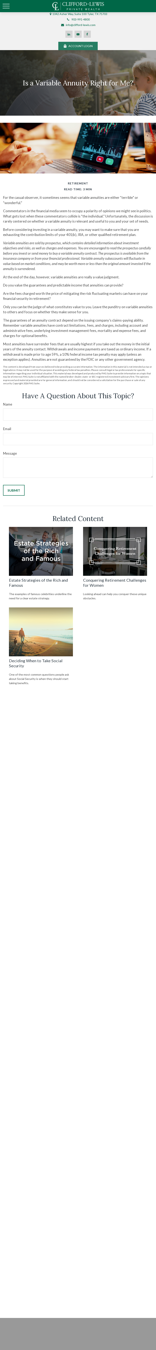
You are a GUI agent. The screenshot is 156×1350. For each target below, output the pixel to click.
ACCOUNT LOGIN (80, 46)
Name (7, 404)
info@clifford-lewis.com (80, 25)
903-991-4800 (81, 19)
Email (7, 429)
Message (10, 453)
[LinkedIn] (69, 34)
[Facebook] (87, 34)
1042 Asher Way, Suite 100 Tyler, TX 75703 (79, 14)
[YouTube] (78, 34)
